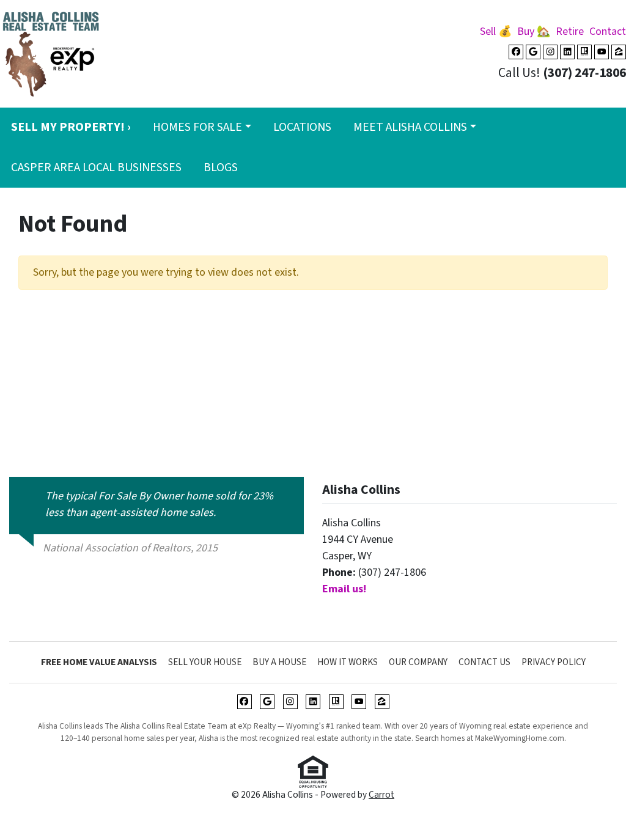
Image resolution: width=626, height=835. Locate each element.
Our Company (418, 662)
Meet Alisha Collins (410, 127)
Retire (570, 31)
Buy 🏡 (533, 31)
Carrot (381, 794)
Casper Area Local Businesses (96, 167)
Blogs (221, 167)
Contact (607, 31)
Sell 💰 (496, 31)
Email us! (344, 589)
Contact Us (484, 662)
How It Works (347, 662)
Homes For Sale (197, 127)
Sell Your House (204, 662)
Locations (302, 127)
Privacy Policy (553, 662)
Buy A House (279, 662)
